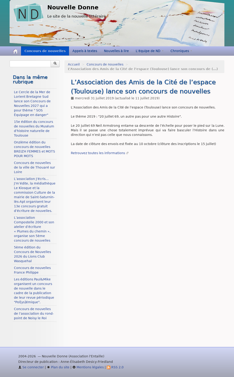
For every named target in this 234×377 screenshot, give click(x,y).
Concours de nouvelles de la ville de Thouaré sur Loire (34, 167)
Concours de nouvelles (45, 51)
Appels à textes (84, 51)
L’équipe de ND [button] (148, 51)
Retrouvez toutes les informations (98, 153)
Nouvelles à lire (116, 51)
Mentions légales (90, 367)
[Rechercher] (55, 63)
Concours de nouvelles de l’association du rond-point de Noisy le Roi (34, 313)
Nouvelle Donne (72, 7)
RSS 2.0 (117, 367)
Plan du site (59, 367)
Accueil (74, 64)
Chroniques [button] (180, 51)
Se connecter (32, 367)
